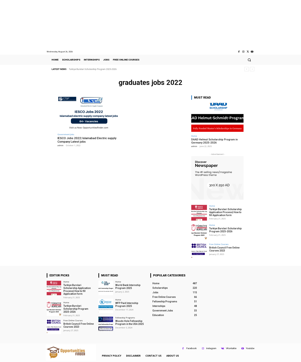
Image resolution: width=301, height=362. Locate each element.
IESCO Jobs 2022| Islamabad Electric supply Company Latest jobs (86, 139)
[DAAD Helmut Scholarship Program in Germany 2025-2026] (217, 118)
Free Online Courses (218, 244)
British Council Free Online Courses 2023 (91, 69)
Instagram (211, 348)
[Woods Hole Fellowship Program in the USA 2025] (105, 324)
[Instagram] (243, 52)
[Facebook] (239, 52)
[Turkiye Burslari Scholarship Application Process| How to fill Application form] (199, 213)
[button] (249, 60)
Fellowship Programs (125, 318)
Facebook (191, 348)
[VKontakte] (222, 348)
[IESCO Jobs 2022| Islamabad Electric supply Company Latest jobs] (88, 113)
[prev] (246, 69)
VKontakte (231, 348)
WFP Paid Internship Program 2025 (126, 304)
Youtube (250, 348)
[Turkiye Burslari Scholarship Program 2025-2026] (199, 232)
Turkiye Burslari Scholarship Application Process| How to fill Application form (225, 212)
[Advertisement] (150, 25)
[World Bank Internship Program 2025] (105, 288)
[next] (252, 69)
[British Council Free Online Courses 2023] (199, 251)
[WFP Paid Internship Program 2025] (105, 306)
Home (194, 136)
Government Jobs (65, 134)
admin (60, 145)
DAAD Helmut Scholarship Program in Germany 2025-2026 (214, 141)
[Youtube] (252, 52)
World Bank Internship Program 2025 (127, 286)
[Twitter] (248, 52)
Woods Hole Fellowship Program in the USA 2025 (129, 322)
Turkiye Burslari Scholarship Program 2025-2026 (225, 230)
